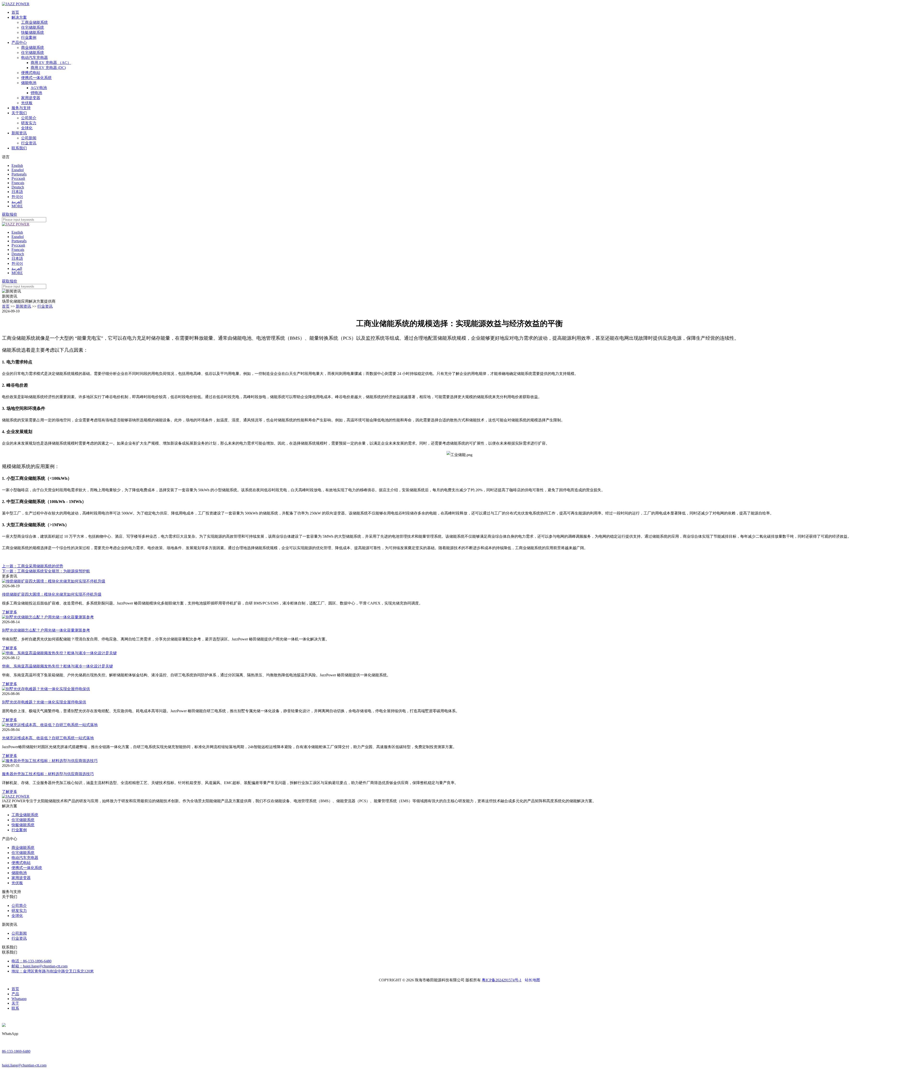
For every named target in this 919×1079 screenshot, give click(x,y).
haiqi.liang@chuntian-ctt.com (24, 1065)
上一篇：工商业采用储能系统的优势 (32, 566)
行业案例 (28, 37)
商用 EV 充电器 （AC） (51, 63)
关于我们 (19, 113)
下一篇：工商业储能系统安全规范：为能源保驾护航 (46, 571)
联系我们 (19, 148)
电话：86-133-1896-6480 (31, 961)
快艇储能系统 (32, 32)
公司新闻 (28, 138)
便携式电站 (30, 73)
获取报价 (9, 214)
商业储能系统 (32, 47)
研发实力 (28, 123)
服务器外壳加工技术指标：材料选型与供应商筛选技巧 (48, 774)
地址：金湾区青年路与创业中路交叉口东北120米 (52, 971)
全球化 (27, 128)
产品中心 (19, 42)
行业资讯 (28, 143)
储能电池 (28, 83)
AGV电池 (39, 88)
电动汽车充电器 (34, 58)
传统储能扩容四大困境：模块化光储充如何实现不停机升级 (51, 594)
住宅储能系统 (32, 27)
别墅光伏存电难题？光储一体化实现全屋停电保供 (44, 702)
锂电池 (36, 93)
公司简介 (28, 118)
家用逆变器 (30, 98)
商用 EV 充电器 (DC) (48, 68)
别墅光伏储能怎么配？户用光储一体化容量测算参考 (46, 630)
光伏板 (27, 103)
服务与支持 (21, 108)
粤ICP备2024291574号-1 (501, 980)
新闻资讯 (19, 133)
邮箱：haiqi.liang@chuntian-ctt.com (39, 966)
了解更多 (9, 612)
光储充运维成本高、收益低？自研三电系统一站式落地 (48, 738)
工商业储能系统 (34, 22)
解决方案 (19, 17)
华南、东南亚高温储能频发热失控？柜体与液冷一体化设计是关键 (57, 666)
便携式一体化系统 (36, 78)
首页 (15, 12)
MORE (17, 206)
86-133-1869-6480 (16, 1051)
